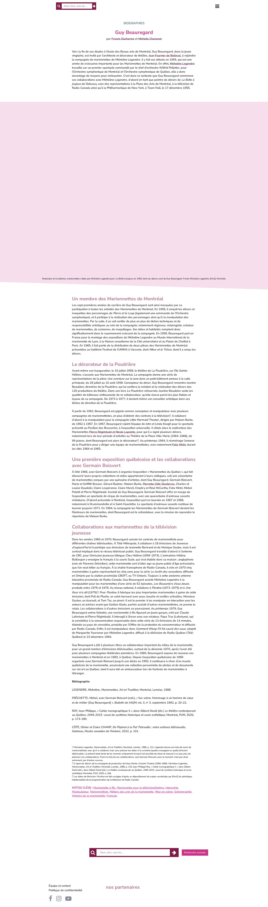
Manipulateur (80, 792)
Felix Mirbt (179, 445)
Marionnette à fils (104, 788)
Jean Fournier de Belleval (165, 55)
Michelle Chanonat (150, 39)
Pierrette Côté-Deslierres (159, 484)
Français (112, 796)
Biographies (134, 23)
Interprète (171, 788)
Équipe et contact (60, 886)
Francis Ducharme (123, 39)
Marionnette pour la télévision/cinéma (140, 788)
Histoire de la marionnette (88, 796)
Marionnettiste (99, 792)
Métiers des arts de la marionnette (132, 792)
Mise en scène (164, 792)
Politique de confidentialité (65, 890)
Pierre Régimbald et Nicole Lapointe (112, 432)
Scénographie (183, 792)
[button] (217, 6)
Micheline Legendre (182, 63)
